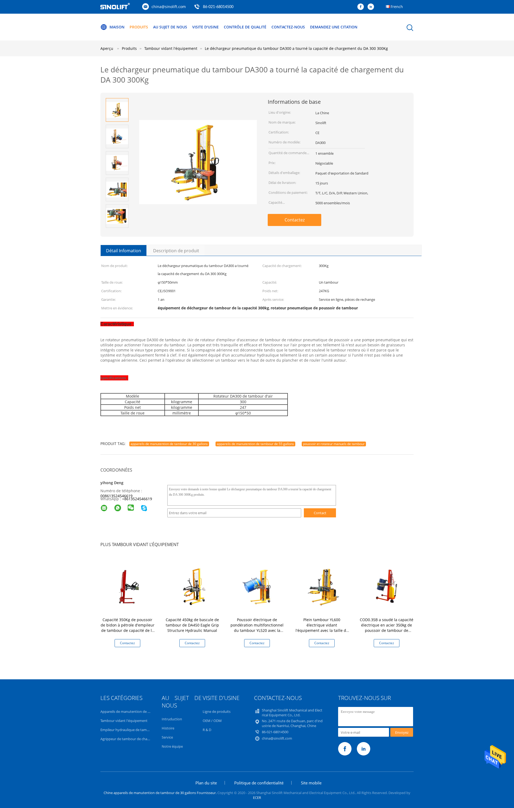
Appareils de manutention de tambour (131, 711)
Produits (139, 26)
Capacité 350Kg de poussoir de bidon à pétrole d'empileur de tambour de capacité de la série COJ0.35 (127, 627)
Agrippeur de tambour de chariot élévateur (134, 738)
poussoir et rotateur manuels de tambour (334, 444)
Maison (116, 26)
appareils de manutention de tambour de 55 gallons (255, 444)
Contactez (295, 220)
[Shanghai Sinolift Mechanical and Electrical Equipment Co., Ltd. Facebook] (362, 7)
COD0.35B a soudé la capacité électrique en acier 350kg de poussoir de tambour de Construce (386, 627)
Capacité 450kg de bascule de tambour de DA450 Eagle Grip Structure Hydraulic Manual (192, 625)
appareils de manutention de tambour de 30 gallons (169, 444)
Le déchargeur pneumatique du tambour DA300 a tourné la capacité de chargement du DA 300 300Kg (296, 48)
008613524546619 (116, 495)
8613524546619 (138, 498)
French (397, 6)
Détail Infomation (123, 251)
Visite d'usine (205, 26)
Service (167, 737)
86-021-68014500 (218, 7)
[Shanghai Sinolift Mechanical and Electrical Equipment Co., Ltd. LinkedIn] (372, 7)
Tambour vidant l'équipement (124, 720)
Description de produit (176, 251)
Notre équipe (172, 746)
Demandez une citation (333, 26)
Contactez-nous (288, 26)
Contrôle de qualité (245, 26)
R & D (207, 729)
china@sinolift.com (169, 6)
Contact (320, 512)
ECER (257, 797)
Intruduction (172, 719)
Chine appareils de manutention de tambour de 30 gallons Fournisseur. (160, 792)
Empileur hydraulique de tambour (127, 729)
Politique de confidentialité (259, 783)
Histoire (168, 728)
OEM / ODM (212, 720)
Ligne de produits (216, 711)
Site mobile (311, 783)
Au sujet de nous (170, 26)
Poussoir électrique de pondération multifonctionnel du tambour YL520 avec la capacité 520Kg (257, 627)
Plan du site (206, 783)
